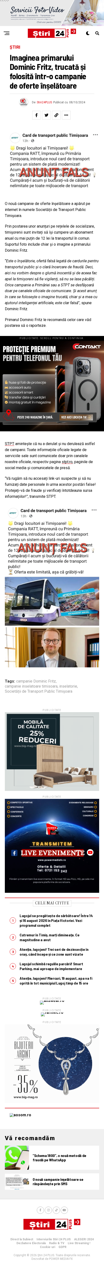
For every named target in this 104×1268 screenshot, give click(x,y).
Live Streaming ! (79, 1243)
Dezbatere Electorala (31, 1243)
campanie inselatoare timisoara (31, 686)
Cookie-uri (47, 1247)
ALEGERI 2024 (84, 1239)
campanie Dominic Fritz (36, 681)
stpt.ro (67, 462)
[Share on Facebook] (36, 115)
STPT (9, 443)
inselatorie (68, 686)
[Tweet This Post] (46, 115)
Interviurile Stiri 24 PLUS (54, 1239)
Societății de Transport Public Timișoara (38, 691)
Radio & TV (56, 1243)
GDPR (63, 1247)
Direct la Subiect (21, 1239)
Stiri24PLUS (44, 102)
